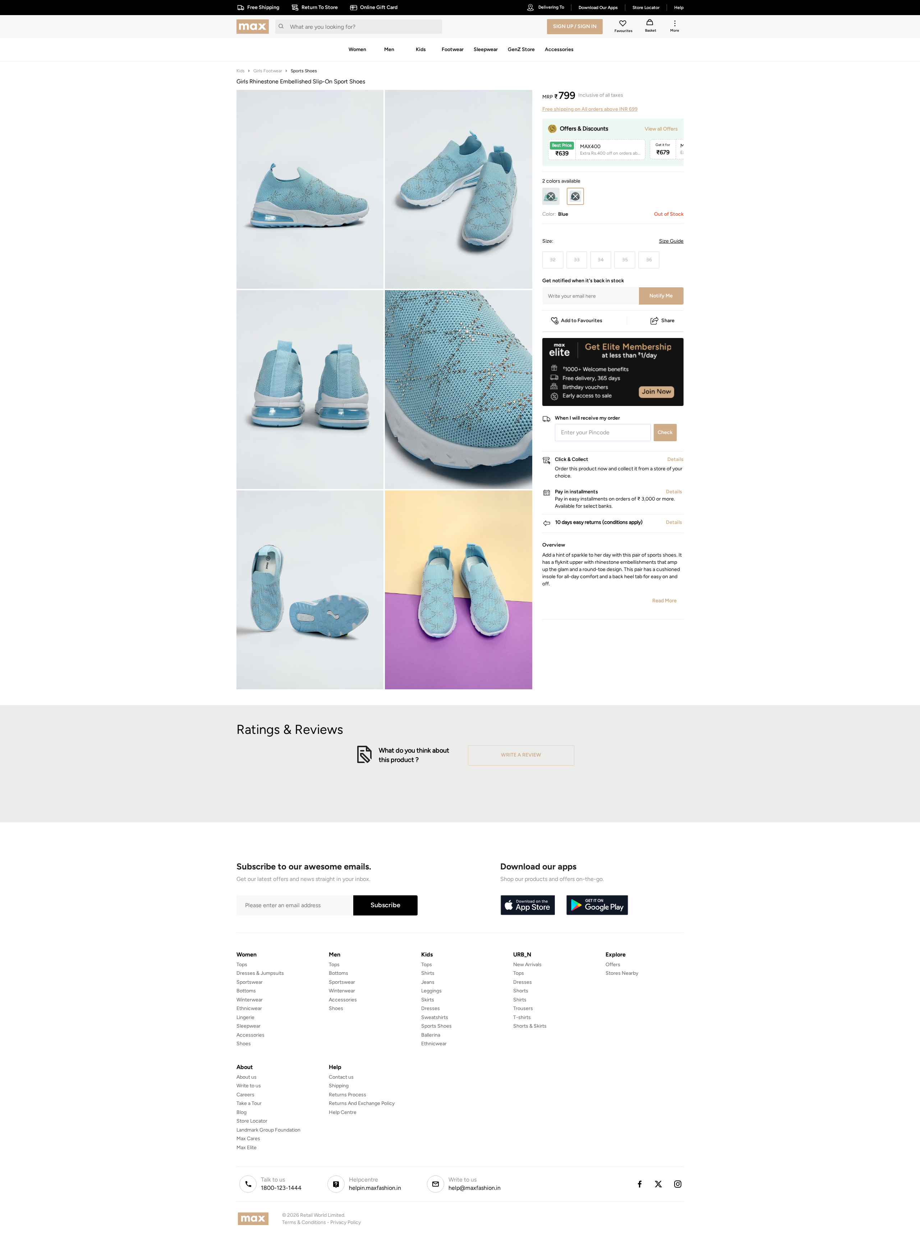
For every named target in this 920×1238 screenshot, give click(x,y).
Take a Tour (249, 1103)
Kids (240, 70)
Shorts (520, 991)
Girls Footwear (267, 70)
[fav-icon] (623, 24)
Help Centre (342, 1112)
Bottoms (246, 991)
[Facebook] (639, 1184)
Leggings (431, 991)
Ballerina (430, 1035)
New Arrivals (527, 964)
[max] (254, 26)
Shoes (243, 1044)
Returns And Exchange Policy (362, 1103)
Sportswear (249, 982)
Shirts (427, 973)
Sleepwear (248, 1026)
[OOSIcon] (551, 196)
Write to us (248, 1086)
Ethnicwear (249, 1008)
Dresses (430, 1008)
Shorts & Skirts (530, 1026)
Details (665, 394)
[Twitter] (658, 1184)
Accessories (250, 1035)
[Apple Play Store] (527, 905)
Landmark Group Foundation (268, 1130)
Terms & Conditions (304, 1222)
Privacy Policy (345, 1222)
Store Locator (251, 1121)
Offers (613, 964)
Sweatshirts (434, 1017)
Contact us (341, 1077)
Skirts (427, 1000)
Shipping (339, 1086)
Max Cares (248, 1139)
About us (246, 1077)
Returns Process (347, 1095)
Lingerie (245, 1017)
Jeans (427, 982)
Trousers (523, 1008)
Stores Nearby (622, 973)
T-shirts (522, 1017)
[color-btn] (551, 196)
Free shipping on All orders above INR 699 (590, 109)
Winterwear (249, 1000)
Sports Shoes (304, 70)
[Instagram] (678, 1184)
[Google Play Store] (597, 905)
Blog (241, 1112)
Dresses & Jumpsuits (260, 973)
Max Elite (246, 1148)
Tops (241, 964)
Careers (245, 1095)
